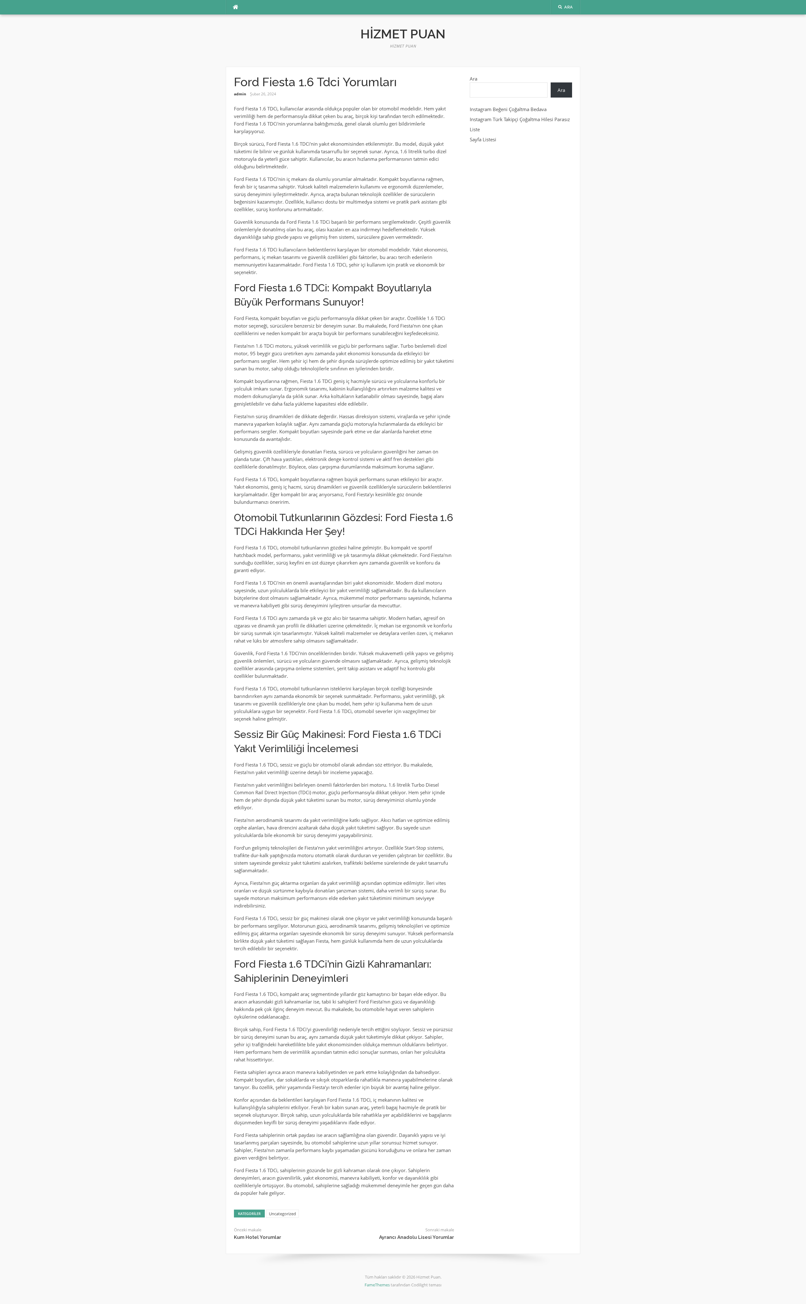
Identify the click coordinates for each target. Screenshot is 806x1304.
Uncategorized (282, 1214)
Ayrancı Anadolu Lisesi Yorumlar (416, 1237)
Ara (473, 79)
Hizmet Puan (403, 33)
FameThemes (377, 1285)
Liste (475, 129)
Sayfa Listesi (483, 139)
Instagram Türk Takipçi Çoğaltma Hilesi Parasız (520, 119)
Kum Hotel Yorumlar (257, 1237)
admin (240, 94)
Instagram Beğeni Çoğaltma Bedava (508, 109)
